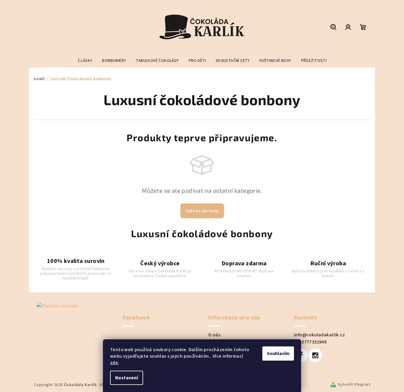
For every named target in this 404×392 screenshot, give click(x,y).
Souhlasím (278, 353)
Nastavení (126, 378)
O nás (214, 335)
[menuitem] (85, 61)
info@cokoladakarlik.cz (319, 335)
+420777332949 (310, 342)
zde (114, 362)
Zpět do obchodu (202, 210)
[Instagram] (315, 355)
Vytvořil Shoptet (354, 385)
